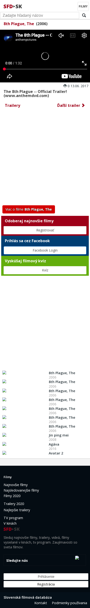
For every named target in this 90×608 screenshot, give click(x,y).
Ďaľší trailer (69, 105)
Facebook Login (45, 250)
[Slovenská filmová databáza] (13, 5)
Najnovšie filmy (16, 484)
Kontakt (40, 603)
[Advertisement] (45, 158)
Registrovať (45, 230)
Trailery (12, 105)
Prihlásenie (46, 576)
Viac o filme (29, 209)
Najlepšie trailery (17, 510)
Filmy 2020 (12, 495)
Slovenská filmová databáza (28, 597)
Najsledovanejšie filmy (21, 490)
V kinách (10, 523)
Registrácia (46, 584)
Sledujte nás (17, 560)
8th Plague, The (19, 23)
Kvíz (45, 270)
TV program (13, 518)
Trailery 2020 (14, 503)
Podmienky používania (69, 603)
